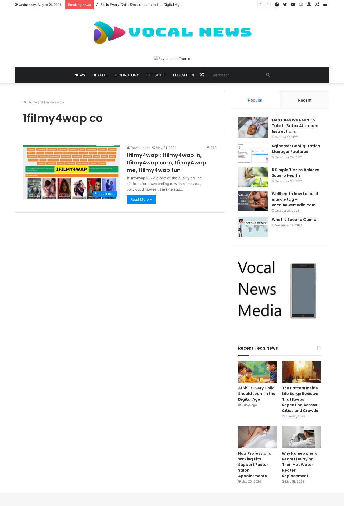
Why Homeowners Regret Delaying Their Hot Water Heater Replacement (299, 465)
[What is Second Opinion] (253, 227)
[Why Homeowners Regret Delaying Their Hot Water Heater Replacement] (301, 437)
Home (31, 102)
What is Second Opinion (295, 219)
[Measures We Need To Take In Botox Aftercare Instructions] (253, 127)
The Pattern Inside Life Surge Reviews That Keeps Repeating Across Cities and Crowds (300, 399)
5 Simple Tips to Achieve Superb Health (295, 172)
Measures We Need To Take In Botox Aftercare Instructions (295, 125)
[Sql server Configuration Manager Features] (253, 153)
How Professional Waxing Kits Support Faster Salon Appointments (255, 465)
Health (99, 75)
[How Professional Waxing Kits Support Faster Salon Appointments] (257, 437)
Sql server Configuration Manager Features (296, 148)
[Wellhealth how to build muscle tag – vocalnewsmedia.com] (253, 201)
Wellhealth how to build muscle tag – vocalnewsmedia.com (295, 199)
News (79, 75)
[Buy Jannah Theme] (172, 58)
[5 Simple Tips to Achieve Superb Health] (253, 177)
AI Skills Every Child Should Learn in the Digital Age (139, 4)
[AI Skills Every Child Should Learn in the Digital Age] (257, 372)
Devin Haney (140, 148)
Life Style (156, 75)
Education (183, 75)
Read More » (141, 199)
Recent (304, 100)
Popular (255, 100)
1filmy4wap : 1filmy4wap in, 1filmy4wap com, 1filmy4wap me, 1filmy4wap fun (166, 162)
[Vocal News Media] (172, 33)
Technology (126, 75)
